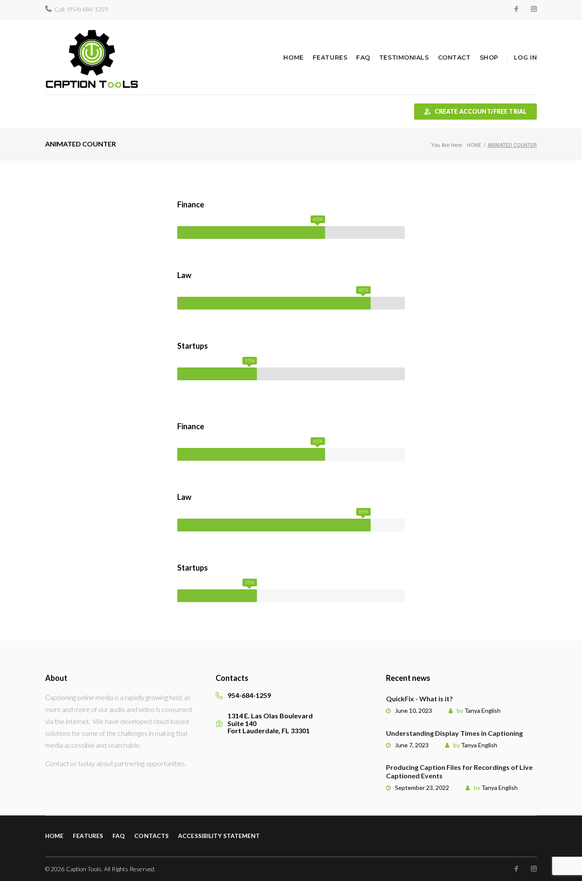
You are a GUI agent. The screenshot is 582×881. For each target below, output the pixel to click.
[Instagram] (534, 8)
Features (330, 57)
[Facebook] (516, 8)
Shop (489, 57)
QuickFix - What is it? (419, 698)
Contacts (151, 835)
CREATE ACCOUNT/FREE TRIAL (481, 111)
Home (293, 57)
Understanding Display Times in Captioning (454, 733)
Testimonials (404, 57)
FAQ (363, 57)
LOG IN (525, 57)
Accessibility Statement (219, 835)
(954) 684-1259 (87, 9)
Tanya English (482, 710)
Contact (454, 57)
